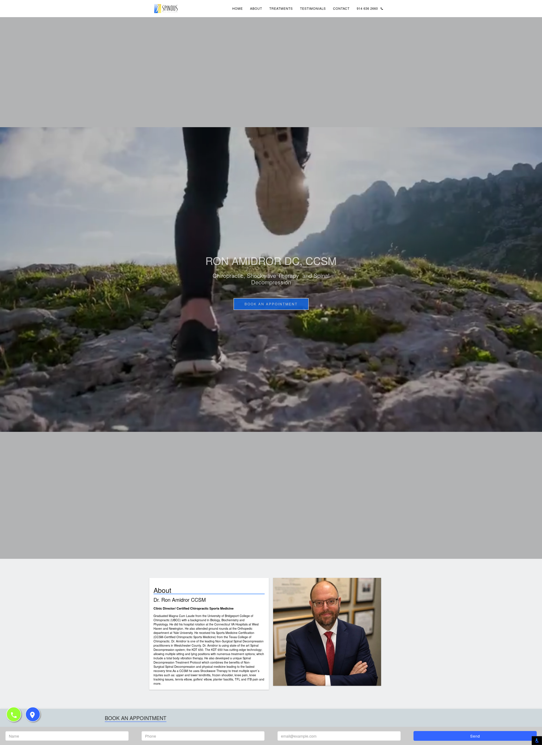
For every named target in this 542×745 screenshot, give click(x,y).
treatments (281, 8)
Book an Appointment (271, 304)
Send (475, 736)
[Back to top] (530, 733)
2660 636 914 (368, 8)
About (256, 8)
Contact (341, 8)
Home (237, 8)
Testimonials (313, 8)
